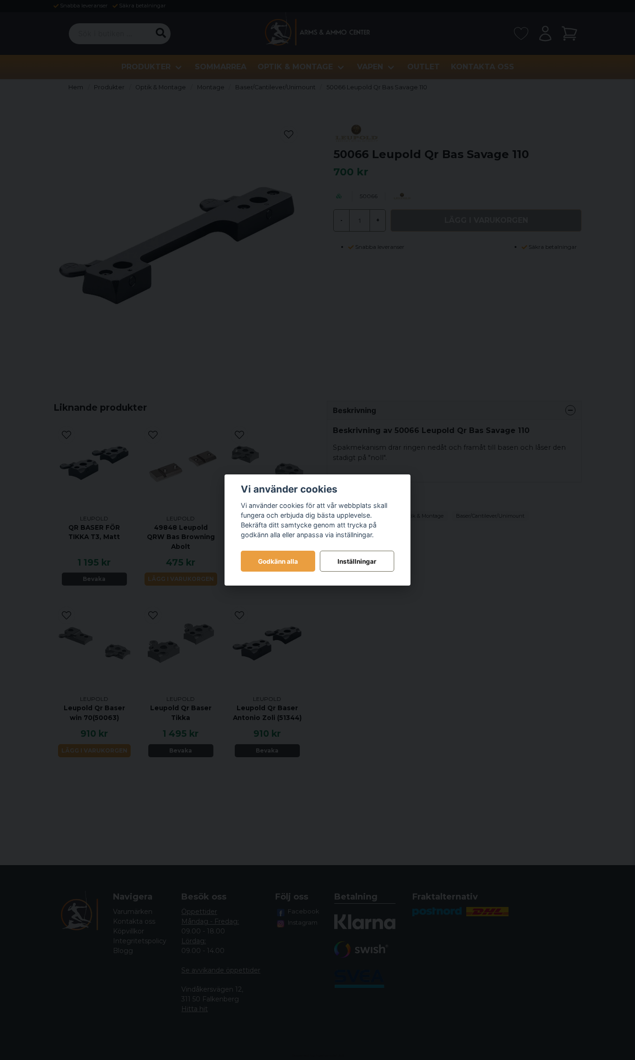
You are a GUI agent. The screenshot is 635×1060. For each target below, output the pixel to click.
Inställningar (357, 561)
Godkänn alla (278, 561)
